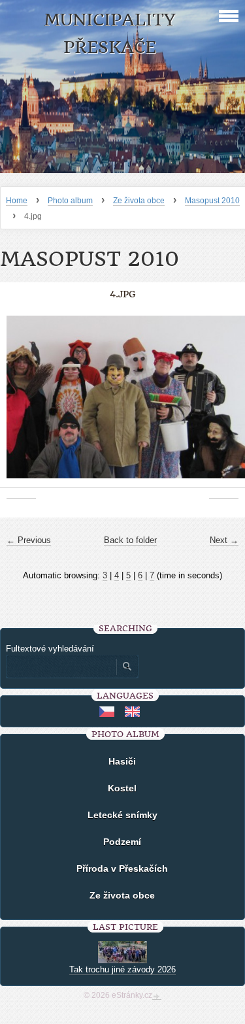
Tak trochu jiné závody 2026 (122, 969)
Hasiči (122, 761)
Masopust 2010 (212, 200)
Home (16, 200)
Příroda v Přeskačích (122, 868)
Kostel (122, 788)
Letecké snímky (122, 815)
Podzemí (122, 841)
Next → (224, 540)
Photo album (70, 200)
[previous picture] (21, 404)
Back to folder (130, 540)
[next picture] (223, 404)
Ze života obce (139, 200)
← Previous (29, 540)
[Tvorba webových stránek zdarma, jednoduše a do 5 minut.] (156, 996)
